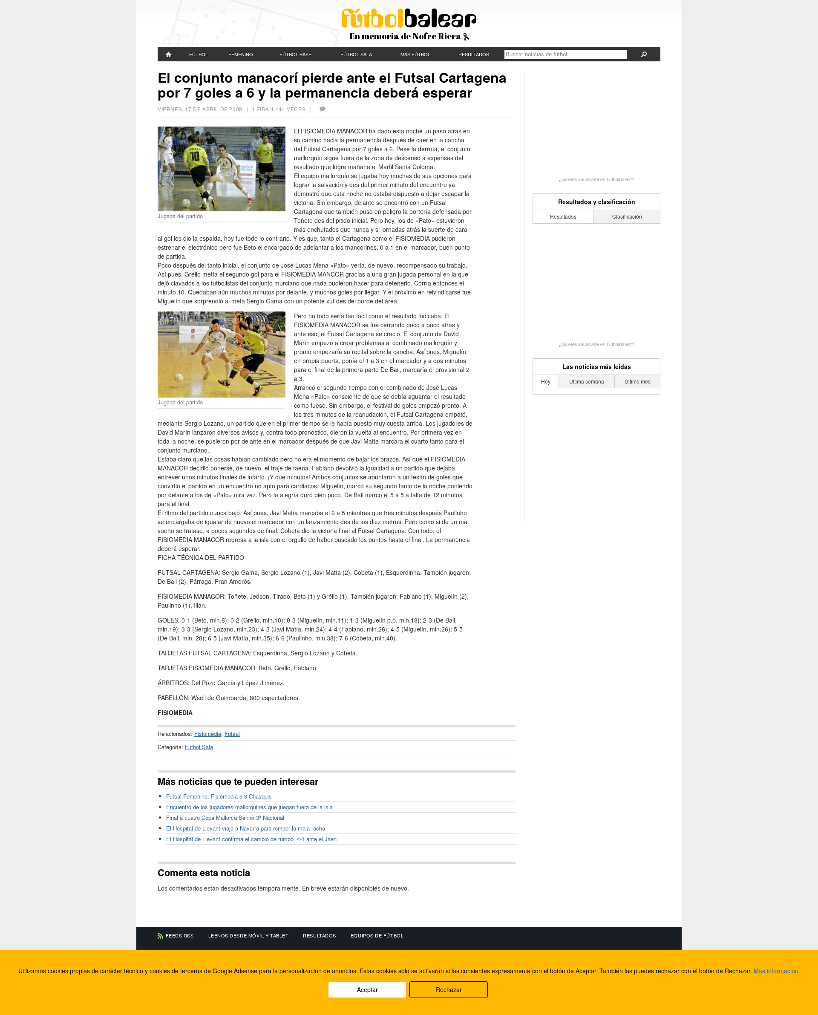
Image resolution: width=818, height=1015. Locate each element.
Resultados (473, 54)
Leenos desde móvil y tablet (248, 935)
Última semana (586, 381)
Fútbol (198, 54)
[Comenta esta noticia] (322, 108)
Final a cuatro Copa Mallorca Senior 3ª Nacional (225, 817)
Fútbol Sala (356, 54)
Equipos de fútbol (377, 935)
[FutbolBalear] (169, 54)
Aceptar (367, 989)
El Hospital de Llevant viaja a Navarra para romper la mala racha (245, 828)
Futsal (232, 734)
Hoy (545, 381)
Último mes (638, 381)
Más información (776, 970)
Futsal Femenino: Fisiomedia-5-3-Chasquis (219, 796)
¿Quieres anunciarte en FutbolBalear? (596, 179)
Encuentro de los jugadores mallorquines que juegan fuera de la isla (249, 807)
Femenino (240, 54)
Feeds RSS (180, 935)
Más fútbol (415, 54)
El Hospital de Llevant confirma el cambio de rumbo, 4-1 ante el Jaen (251, 839)
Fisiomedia (207, 734)
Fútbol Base (295, 54)
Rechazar (449, 989)
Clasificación (627, 216)
